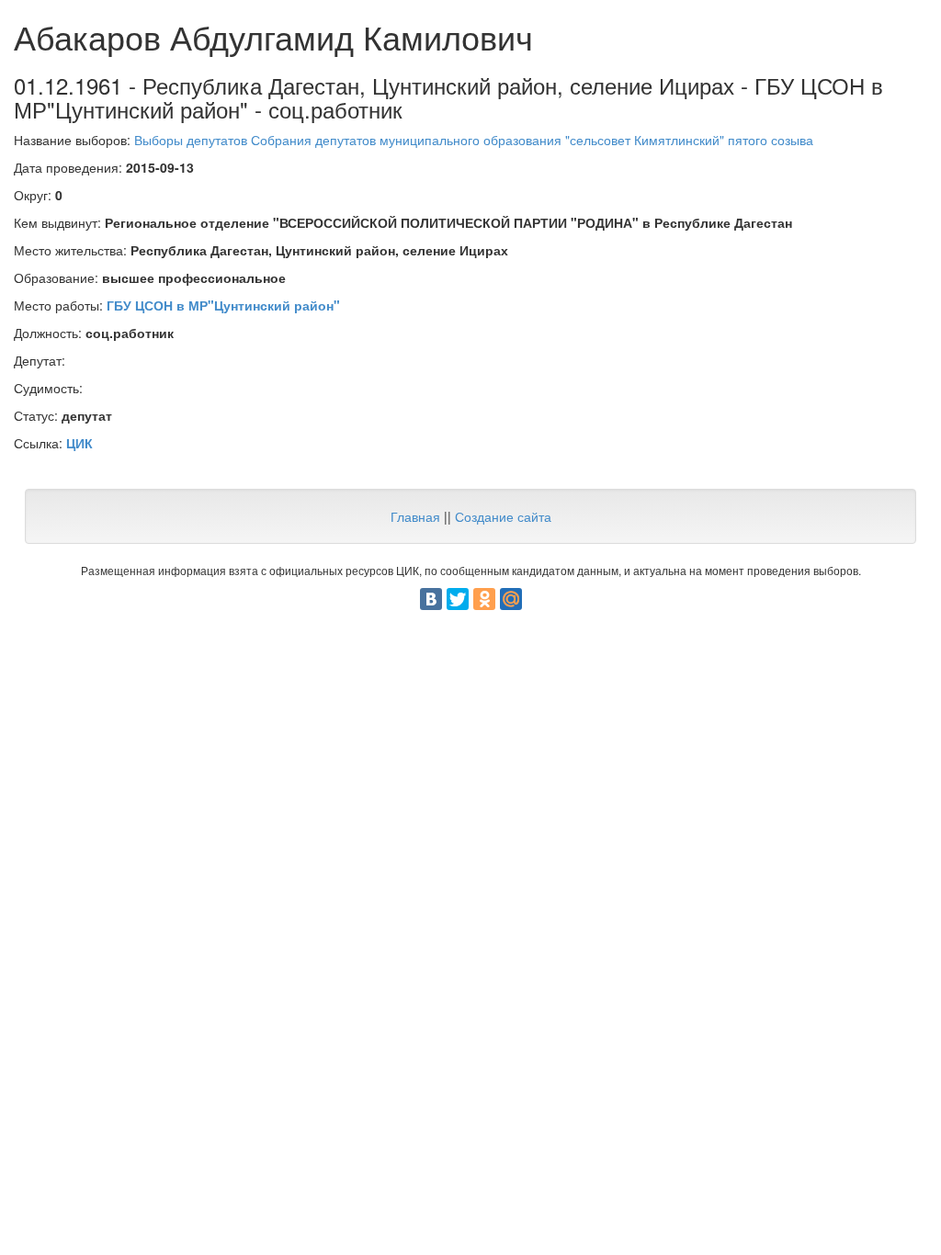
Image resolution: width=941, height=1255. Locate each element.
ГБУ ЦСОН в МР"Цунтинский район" (223, 305)
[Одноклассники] (484, 599)
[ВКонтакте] (431, 599)
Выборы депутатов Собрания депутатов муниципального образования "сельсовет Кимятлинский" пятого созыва (473, 139)
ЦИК (79, 443)
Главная (415, 516)
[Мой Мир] (511, 599)
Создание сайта (503, 516)
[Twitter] (458, 599)
